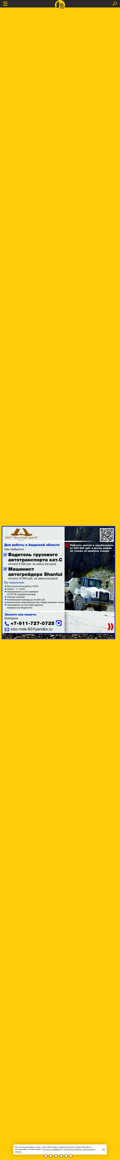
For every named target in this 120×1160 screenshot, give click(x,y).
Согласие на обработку (51, 1149)
